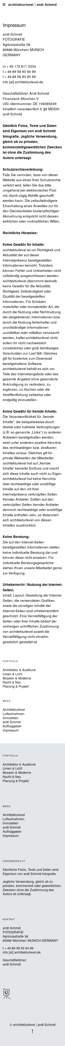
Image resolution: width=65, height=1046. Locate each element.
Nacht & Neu (12, 682)
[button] (7, 994)
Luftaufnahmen (13, 713)
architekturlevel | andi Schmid (32, 4)
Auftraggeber (12, 726)
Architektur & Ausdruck (19, 669)
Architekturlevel (14, 709)
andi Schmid (12, 722)
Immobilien (10, 718)
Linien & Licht (12, 674)
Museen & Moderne (17, 678)
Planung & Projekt (16, 686)
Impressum (11, 730)
